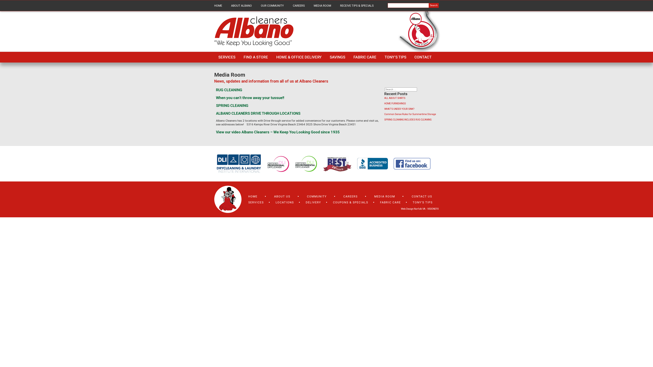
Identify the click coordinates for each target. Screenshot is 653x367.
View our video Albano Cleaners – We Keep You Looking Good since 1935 (278, 132)
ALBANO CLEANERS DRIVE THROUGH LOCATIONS (258, 113)
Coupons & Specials (350, 202)
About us (282, 196)
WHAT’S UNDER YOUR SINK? (399, 109)
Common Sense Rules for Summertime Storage (410, 114)
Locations (285, 202)
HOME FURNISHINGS (395, 103)
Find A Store (256, 57)
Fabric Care (364, 57)
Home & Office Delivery (299, 57)
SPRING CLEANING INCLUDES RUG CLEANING (408, 119)
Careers (299, 5)
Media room (384, 196)
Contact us (422, 196)
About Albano (241, 5)
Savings (337, 57)
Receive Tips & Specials (357, 5)
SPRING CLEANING (232, 105)
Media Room (322, 5)
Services (226, 57)
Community (317, 196)
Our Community (272, 5)
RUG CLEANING (229, 90)
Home (218, 5)
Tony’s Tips (395, 57)
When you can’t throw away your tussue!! (250, 98)
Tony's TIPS (423, 202)
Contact (423, 57)
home (252, 196)
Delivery (313, 202)
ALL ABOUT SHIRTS (394, 98)
